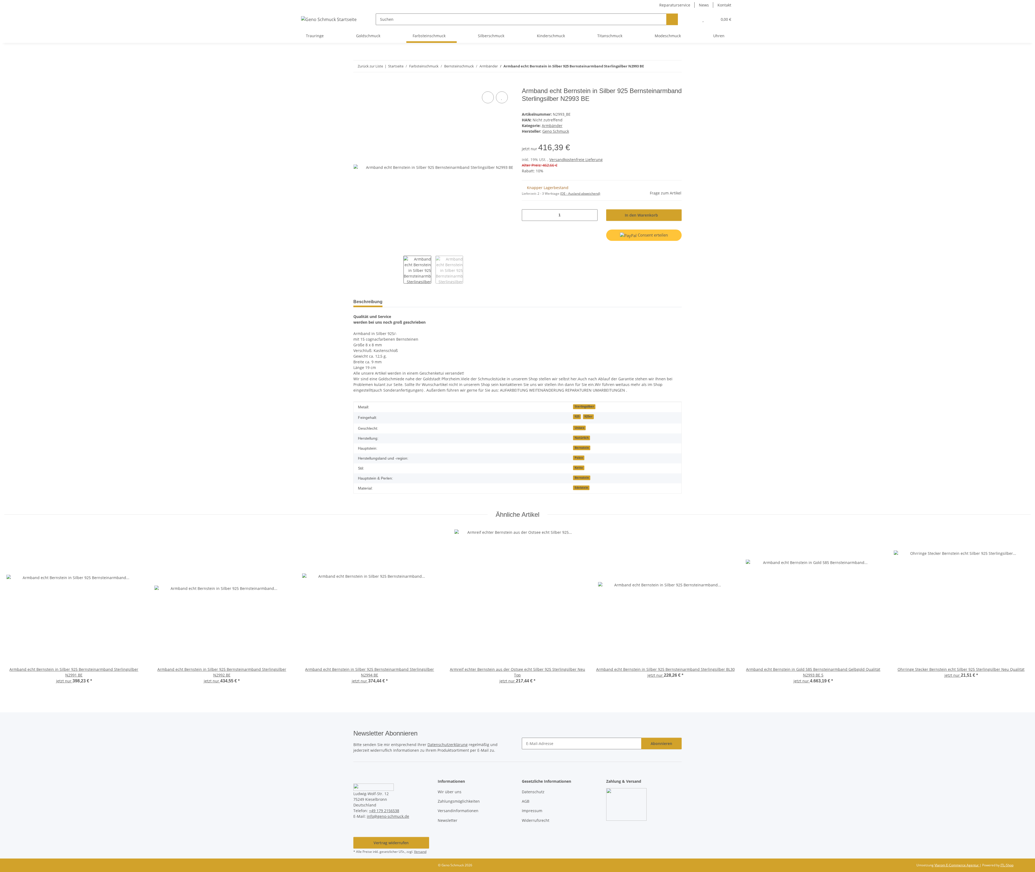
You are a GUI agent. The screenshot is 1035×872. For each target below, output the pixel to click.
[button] (692, 19)
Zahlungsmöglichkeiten (459, 801)
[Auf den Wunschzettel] (502, 97)
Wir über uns (449, 791)
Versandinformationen (458, 810)
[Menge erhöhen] (591, 215)
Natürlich (582, 438)
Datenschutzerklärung (447, 744)
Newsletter (447, 820)
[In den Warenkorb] (357, 84)
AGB (525, 801)
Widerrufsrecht (535, 820)
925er (588, 416)
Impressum (532, 810)
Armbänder (552, 125)
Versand (420, 851)
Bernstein (582, 448)
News (704, 5)
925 (577, 416)
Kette (579, 468)
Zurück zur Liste (370, 66)
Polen (579, 458)
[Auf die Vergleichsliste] (488, 97)
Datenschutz (533, 791)
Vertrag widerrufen (391, 842)
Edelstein (581, 488)
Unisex (579, 428)
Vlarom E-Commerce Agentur (956, 865)
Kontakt (724, 5)
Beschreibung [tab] (367, 301)
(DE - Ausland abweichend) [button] (580, 193)
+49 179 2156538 (384, 810)
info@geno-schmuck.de (388, 816)
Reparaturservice (674, 5)
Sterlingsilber (584, 406)
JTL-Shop (1006, 865)
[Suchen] (672, 19)
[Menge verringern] (528, 215)
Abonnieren (661, 743)
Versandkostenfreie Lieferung (576, 159)
